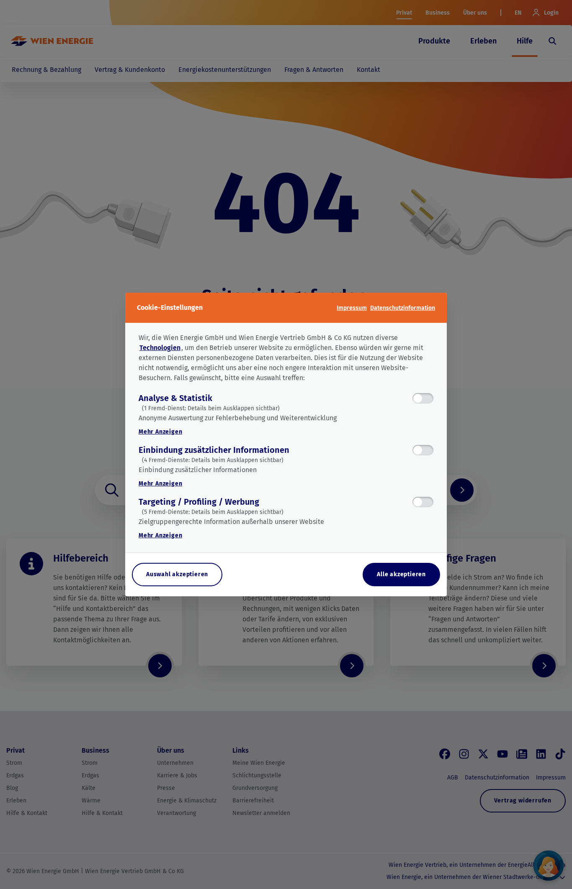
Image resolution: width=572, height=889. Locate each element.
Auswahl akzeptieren (177, 574)
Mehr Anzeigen (160, 431)
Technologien (159, 348)
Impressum (352, 308)
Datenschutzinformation (402, 308)
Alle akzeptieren (401, 574)
